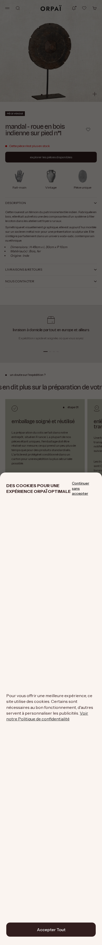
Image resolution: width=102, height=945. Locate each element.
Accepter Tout (51, 929)
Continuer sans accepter (80, 488)
